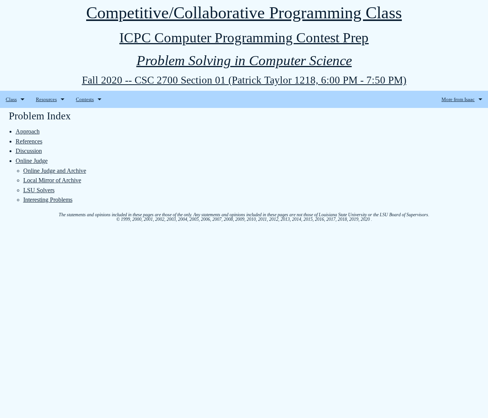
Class (11, 99)
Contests (85, 99)
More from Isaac (458, 99)
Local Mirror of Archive (52, 180)
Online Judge (32, 161)
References (29, 141)
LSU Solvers (39, 190)
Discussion (29, 151)
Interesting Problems (47, 199)
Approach (28, 131)
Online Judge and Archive (54, 170)
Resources (46, 99)
